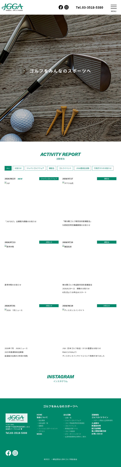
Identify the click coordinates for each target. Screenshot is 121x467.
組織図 (41, 426)
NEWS (39, 434)
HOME (39, 414)
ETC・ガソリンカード (73, 434)
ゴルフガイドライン (100, 417)
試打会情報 (96, 428)
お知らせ (18, 168)
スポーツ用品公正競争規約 (103, 420)
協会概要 (42, 420)
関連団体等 (96, 425)
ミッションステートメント (48, 428)
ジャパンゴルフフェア (35, 168)
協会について (42, 417)
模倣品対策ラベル (71, 428)
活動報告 (95, 414)
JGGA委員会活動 (82, 168)
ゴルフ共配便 (70, 431)
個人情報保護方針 (99, 431)
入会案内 (95, 423)
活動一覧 (68, 418)
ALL (8, 168)
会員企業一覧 (43, 423)
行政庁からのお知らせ (102, 168)
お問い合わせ (97, 433)
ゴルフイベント (65, 168)
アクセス (42, 431)
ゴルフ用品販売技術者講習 (74, 423)
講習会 (51, 168)
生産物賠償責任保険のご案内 (75, 437)
